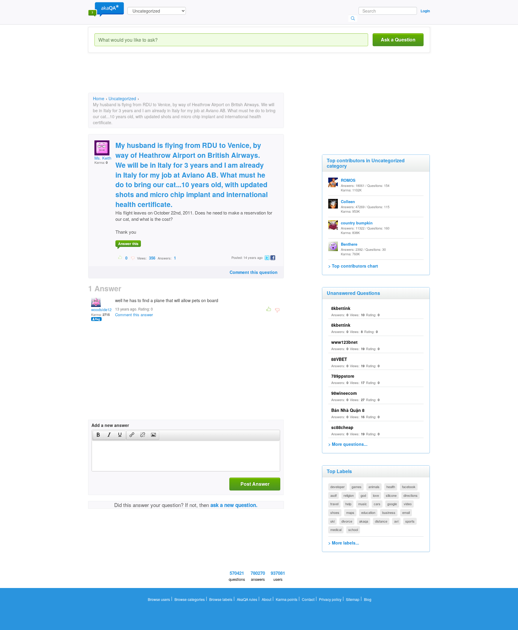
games (357, 486)
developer (337, 486)
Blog (367, 599)
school (353, 529)
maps (350, 512)
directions (410, 495)
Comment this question (254, 272)
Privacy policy (330, 599)
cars (377, 503)
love (376, 495)
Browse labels (220, 599)
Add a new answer (110, 425)
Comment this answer (134, 314)
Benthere (349, 244)
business (388, 512)
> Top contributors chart (353, 266)
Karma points (286, 599)
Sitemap (352, 599)
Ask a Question (398, 39)
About (266, 599)
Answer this (128, 243)
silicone (391, 495)
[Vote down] (132, 257)
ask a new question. (234, 504)
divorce (346, 521)
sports (410, 521)
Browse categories (189, 599)
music (362, 503)
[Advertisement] (197, 78)
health (390, 486)
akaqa (363, 521)
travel (334, 503)
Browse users (159, 599)
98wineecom (344, 393)
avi (396, 521)
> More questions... (348, 444)
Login (425, 11)
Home (98, 98)
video (408, 503)
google (392, 503)
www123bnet (344, 342)
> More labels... (343, 543)
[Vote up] (120, 257)
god (363, 495)
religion (349, 495)
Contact (308, 599)
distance (381, 521)
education (368, 512)
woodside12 (101, 309)
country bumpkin (357, 223)
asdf (333, 495)
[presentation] (98, 435)
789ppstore (342, 376)
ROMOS (348, 180)
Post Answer (254, 483)
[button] (98, 435)
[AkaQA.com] (106, 9)
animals (374, 486)
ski (332, 521)
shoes (334, 512)
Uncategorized (122, 98)
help (348, 503)
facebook (408, 486)
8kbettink (340, 308)
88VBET (339, 359)
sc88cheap (342, 427)
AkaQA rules (247, 599)
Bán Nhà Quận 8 (348, 410)
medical (335, 529)
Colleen (348, 201)
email (406, 512)
